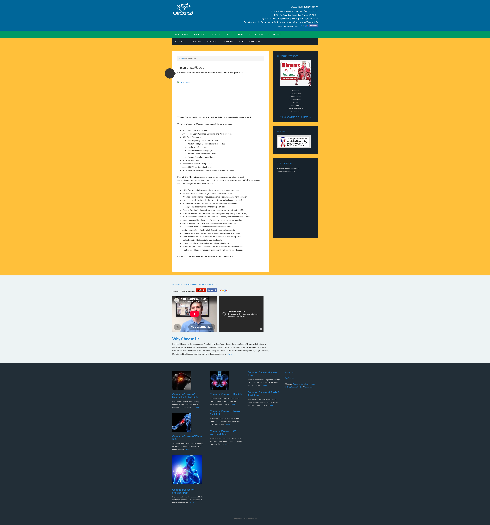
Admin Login (290, 372)
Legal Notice (310, 384)
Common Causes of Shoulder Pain (183, 491)
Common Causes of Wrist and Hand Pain (225, 433)
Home (181, 59)
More (229, 354)
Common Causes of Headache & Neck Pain (185, 396)
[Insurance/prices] (295, 141)
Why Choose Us (185, 338)
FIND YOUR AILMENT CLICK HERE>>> (295, 117)
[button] (170, 73)
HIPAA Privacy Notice (294, 387)
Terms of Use (298, 384)
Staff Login (289, 378)
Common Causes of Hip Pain (226, 394)
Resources (308, 387)
